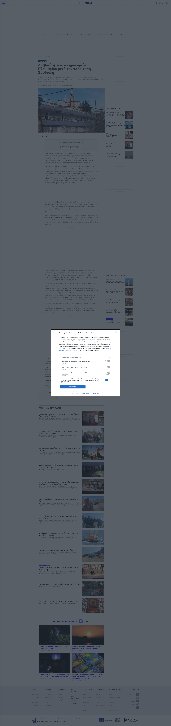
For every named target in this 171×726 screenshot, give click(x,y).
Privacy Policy (95, 393)
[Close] (116, 333)
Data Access (85, 393)
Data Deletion (75, 393)
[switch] (107, 361)
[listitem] (85, 357)
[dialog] (85, 363)
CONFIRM (72, 386)
